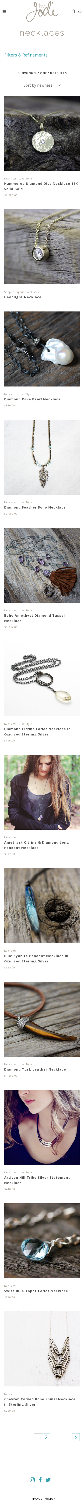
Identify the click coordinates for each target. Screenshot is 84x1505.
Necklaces (10, 178)
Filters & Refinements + (27, 55)
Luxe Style (25, 178)
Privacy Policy (42, 1498)
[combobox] (42, 85)
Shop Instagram (14, 292)
